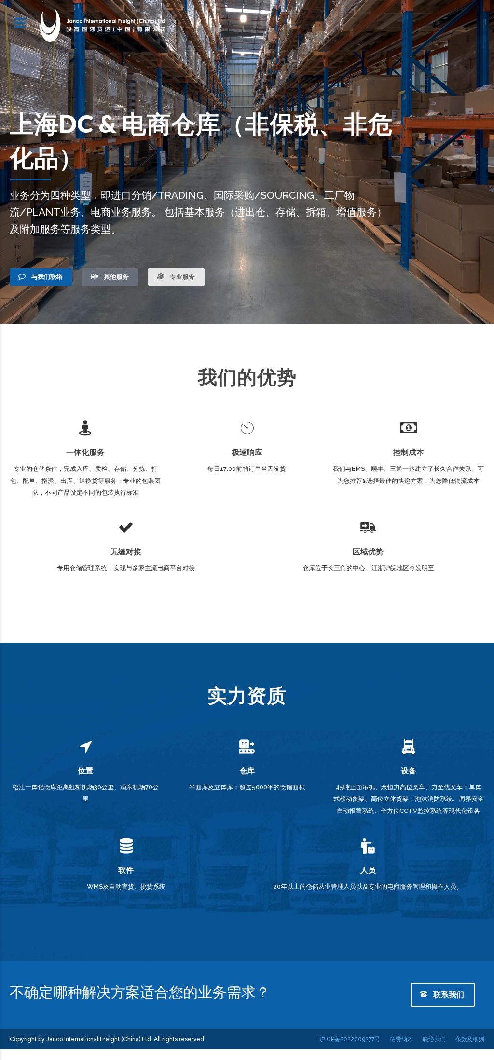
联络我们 (434, 1039)
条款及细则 (469, 1039)
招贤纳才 (401, 1039)
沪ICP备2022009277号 (349, 1039)
